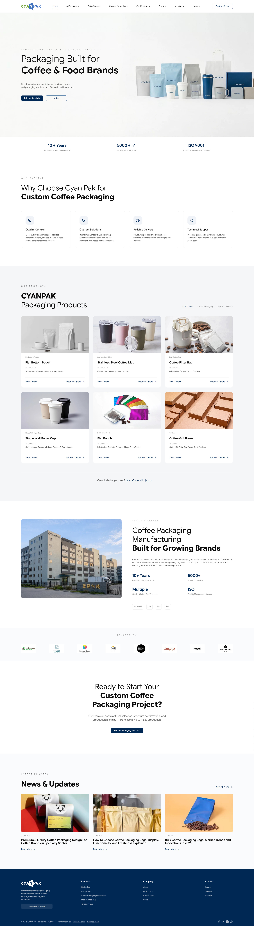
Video (56, 98)
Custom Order (222, 6)
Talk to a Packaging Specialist (127, 730)
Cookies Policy (93, 922)
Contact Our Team (37, 906)
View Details (31, 381)
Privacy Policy (79, 922)
